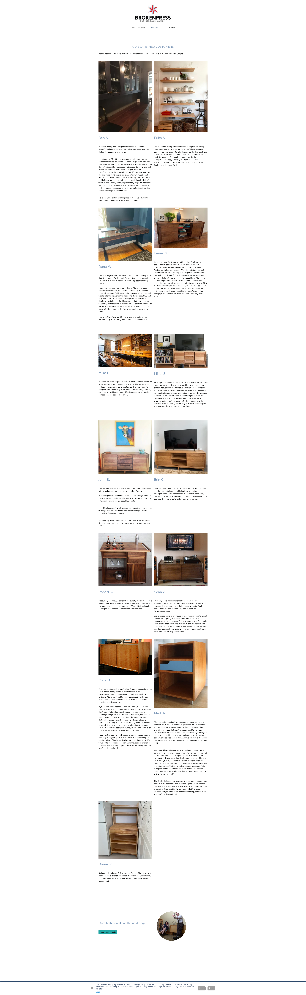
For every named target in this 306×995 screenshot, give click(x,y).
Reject (211, 988)
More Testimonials (108, 932)
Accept (202, 988)
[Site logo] (152, 13)
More (98, 992)
